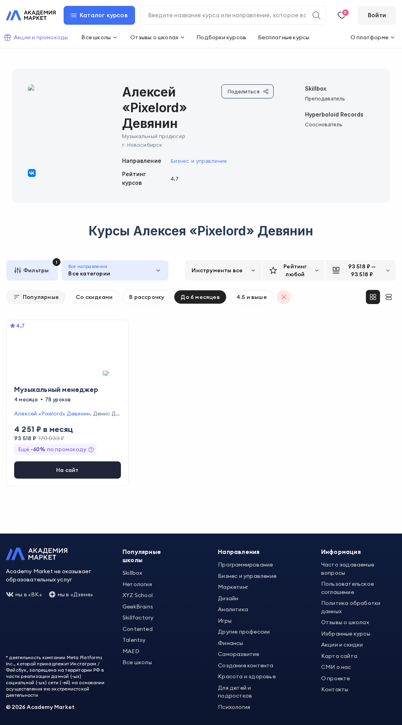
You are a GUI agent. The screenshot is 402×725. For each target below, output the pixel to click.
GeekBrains (137, 606)
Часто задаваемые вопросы (347, 568)
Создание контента (245, 665)
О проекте (335, 678)
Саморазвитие (238, 654)
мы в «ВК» (28, 594)
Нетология (137, 584)
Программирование (245, 564)
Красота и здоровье (247, 676)
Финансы (230, 643)
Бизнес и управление (199, 161)
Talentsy (134, 639)
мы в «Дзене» (75, 594)
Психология (234, 706)
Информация (341, 552)
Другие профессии (244, 631)
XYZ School (137, 595)
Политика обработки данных (351, 607)
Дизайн (228, 598)
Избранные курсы (345, 633)
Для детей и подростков (235, 691)
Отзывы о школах (345, 622)
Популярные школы (141, 556)
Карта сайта (339, 655)
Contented (137, 628)
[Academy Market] (31, 15)
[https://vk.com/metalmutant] (32, 173)
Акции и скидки (342, 644)
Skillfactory (137, 617)
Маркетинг (233, 586)
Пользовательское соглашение (347, 588)
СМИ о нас (336, 666)
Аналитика (233, 609)
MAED (130, 651)
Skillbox (132, 572)
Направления (238, 552)
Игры (225, 620)
